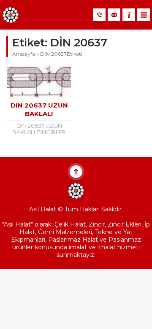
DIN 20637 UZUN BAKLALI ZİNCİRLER (39, 113)
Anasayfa (23, 54)
